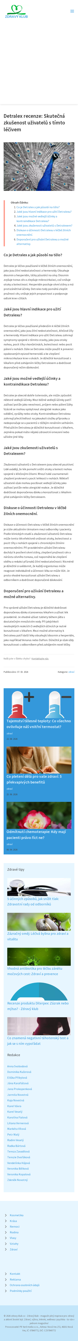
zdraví (71, 671)
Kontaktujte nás (40, 658)
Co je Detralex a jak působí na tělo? (38, 207)
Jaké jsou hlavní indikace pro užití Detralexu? (44, 211)
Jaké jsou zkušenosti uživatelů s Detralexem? (44, 225)
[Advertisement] (39, 59)
